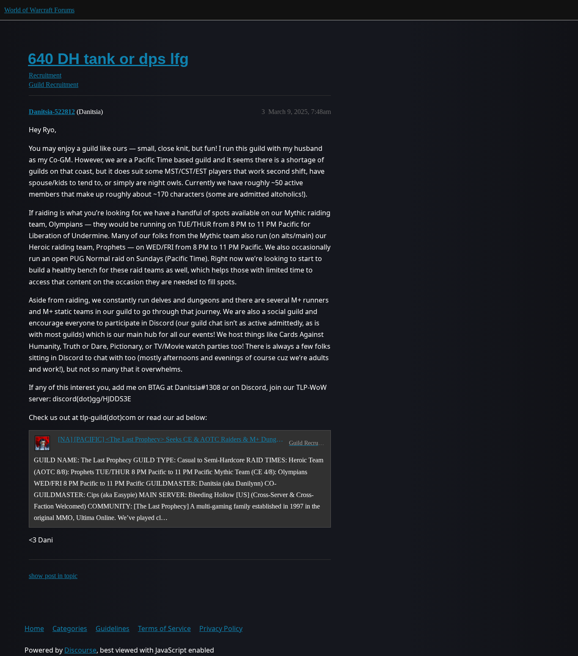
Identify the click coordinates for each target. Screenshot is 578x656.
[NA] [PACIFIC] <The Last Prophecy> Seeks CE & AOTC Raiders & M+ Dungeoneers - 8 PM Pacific (172, 439)
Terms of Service (164, 628)
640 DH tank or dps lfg (108, 58)
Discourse (80, 650)
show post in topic (53, 575)
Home (34, 628)
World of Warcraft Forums (39, 10)
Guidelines (112, 628)
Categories (69, 628)
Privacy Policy (220, 628)
